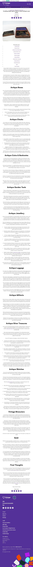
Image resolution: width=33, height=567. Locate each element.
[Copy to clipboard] (21, 18)
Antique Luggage (17, 55)
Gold (17, 64)
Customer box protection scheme (9, 529)
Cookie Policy (5, 531)
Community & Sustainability (8, 503)
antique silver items (10, 328)
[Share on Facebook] (12, 18)
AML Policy (5, 524)
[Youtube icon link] (6, 508)
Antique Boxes (16, 46)
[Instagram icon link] (8, 508)
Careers (4, 515)
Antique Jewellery (17, 53)
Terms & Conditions (6, 522)
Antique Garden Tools (16, 51)
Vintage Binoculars (17, 62)
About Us (4, 513)
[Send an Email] (18, 18)
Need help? (28, 0)
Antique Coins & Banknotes (17, 49)
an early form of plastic (17, 252)
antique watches (10, 381)
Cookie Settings (6, 533)
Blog (3, 505)
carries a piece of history (15, 470)
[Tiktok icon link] (13, 508)
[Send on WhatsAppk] (14, 18)
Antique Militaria (16, 57)
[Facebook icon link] (3, 508)
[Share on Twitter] (16, 18)
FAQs (4, 501)
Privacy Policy (5, 526)
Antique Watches (17, 60)
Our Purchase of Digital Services (9, 528)
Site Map (4, 517)
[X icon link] (10, 508)
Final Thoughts (17, 66)
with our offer (16, 483)
